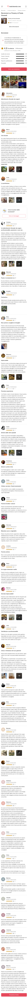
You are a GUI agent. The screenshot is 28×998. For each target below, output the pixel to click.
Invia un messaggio (14, 216)
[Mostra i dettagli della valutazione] (15, 97)
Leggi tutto (4, 164)
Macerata (3, 10)
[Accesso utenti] (26, 6)
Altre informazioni (14, 26)
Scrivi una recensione (14, 69)
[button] (14, 213)
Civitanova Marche (11, 10)
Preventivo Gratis (14, 995)
